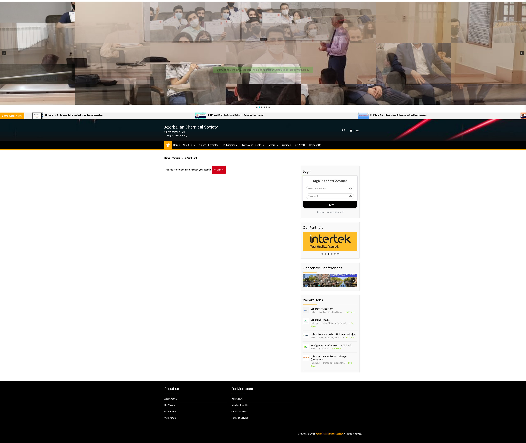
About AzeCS (170, 398)
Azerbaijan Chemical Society (191, 127)
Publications (230, 145)
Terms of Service (239, 418)
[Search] (343, 130)
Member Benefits (239, 405)
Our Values (169, 405)
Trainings (286, 145)
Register (320, 212)
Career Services (239, 411)
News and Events (251, 145)
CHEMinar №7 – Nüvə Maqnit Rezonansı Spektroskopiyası (36, 115)
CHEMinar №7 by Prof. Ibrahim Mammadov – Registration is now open (205, 115)
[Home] (168, 144)
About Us (187, 145)
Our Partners (170, 411)
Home (176, 145)
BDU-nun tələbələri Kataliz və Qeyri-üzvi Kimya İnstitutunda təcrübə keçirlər (371, 115)
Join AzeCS (300, 145)
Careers (271, 145)
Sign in (220, 169)
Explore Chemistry (208, 145)
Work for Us (170, 418)
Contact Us (315, 145)
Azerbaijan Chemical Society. (329, 433)
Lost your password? (335, 212)
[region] (263, 55)
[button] (263, 53)
